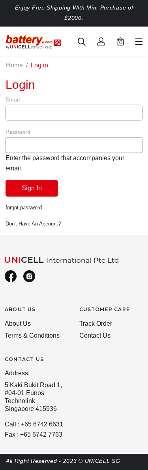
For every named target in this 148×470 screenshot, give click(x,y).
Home (14, 65)
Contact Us (95, 335)
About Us (18, 323)
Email (13, 99)
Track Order (95, 323)
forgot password (24, 207)
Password (18, 132)
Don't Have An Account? (33, 224)
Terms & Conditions (32, 335)
